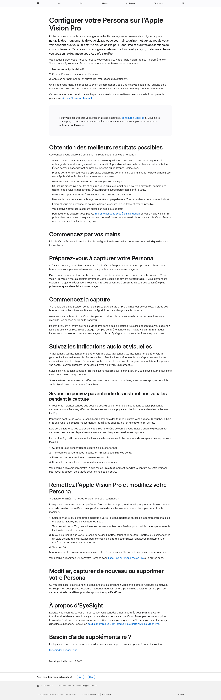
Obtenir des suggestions (63, 649)
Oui (80, 677)
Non (91, 677)
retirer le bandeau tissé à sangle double (117, 213)
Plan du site (106, 694)
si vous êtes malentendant (77, 98)
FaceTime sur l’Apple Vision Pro (126, 557)
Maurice (181, 694)
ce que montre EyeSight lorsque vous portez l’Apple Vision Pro (123, 623)
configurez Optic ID (133, 117)
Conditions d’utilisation (90, 694)
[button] (183, 3)
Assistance (48, 686)
